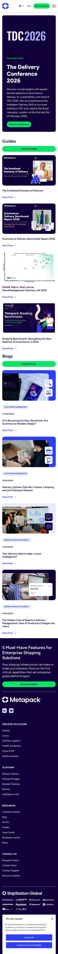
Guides (5, 827)
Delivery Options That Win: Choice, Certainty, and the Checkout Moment (28, 489)
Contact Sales (9, 865)
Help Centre (8, 832)
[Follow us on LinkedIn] (4, 710)
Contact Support (10, 870)
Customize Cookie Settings (29, 945)
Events (5, 822)
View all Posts (29, 364)
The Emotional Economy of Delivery (22, 190)
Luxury (5, 735)
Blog (4, 817)
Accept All (29, 937)
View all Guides (29, 148)
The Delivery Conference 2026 (23, 73)
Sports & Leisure (10, 756)
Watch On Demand (19, 124)
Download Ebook (29, 684)
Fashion (6, 730)
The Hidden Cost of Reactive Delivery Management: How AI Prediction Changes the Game (28, 623)
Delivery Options (10, 773)
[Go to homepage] (5, 6)
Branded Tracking (11, 784)
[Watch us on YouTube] (11, 710)
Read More (7, 197)
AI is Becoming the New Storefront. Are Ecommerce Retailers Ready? (25, 422)
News (5, 842)
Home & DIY (8, 751)
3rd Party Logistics (11, 740)
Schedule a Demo (41, 6)
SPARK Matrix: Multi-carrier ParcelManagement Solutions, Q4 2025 (24, 289)
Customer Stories (11, 812)
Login (29, 6)
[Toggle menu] (54, 6)
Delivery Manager (11, 779)
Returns (6, 789)
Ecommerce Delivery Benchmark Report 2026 (28, 238)
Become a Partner (11, 875)
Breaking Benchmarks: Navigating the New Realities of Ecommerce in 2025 (27, 340)
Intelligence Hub (10, 794)
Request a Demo (10, 860)
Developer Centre (11, 837)
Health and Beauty (11, 745)
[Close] (52, 919)
